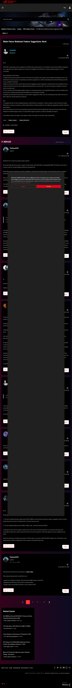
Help (65, 7)
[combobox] (36, 19)
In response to (15, 562)
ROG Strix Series (7, 628)
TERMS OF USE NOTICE (30, 673)
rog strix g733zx (13, 125)
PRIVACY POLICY (40, 673)
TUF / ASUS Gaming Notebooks (11, 636)
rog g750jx (7, 125)
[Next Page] (49, 602)
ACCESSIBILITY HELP (27, 668)
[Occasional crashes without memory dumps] (69, 142)
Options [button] (4, 33)
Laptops (19, 29)
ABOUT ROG (4, 668)
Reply (65, 132)
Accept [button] (49, 186)
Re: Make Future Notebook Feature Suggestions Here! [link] (49, 29)
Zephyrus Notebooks (24, 120)
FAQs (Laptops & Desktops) (10, 620)
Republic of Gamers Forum (8, 29)
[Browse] (3, 7)
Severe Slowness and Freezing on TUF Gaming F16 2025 (17, 634)
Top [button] (4, 683)
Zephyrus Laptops (12, 120)
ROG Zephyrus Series (29, 29)
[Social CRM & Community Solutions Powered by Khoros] (66, 684)
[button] (5, 131)
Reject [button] (23, 186)
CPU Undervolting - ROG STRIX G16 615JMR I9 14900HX (16, 626)
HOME (10, 668)
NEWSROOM (16, 668)
